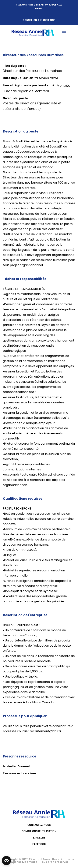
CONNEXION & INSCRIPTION (39, 20)
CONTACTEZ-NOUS (39, 824)
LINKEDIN (39, 837)
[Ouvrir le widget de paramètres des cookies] (6, 860)
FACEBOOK (39, 844)
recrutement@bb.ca (45, 731)
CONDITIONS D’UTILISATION (39, 831)
